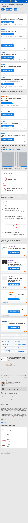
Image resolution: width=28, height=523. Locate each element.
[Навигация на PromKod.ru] (2, 1)
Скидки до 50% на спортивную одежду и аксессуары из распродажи (15, 264)
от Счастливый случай (6, 331)
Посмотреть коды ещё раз (13, 389)
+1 (26, 24)
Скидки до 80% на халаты (8, 31)
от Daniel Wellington (6, 315)
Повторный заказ (17, 12)
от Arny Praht (4, 287)
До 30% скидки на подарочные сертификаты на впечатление (16, 323)
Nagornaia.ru (4, 422)
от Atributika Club (5, 271)
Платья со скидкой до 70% (8, 43)
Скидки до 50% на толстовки (9, 123)
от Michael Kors (5, 302)
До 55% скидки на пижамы (8, 54)
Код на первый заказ (6, 12)
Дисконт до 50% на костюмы (9, 112)
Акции (15, 9)
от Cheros (4, 255)
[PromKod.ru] (14, 1)
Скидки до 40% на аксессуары (16, 309)
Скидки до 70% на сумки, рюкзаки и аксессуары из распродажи (15, 280)
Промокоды (8, 9)
